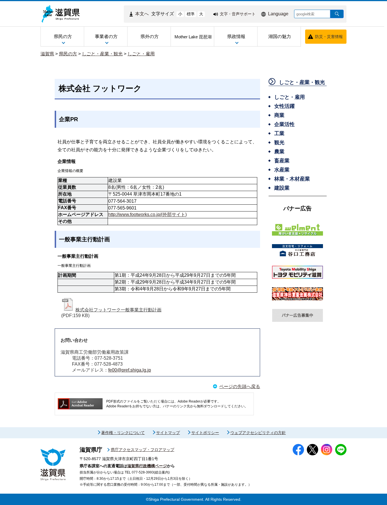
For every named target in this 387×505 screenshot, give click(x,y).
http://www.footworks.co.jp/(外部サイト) (147, 214)
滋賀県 (47, 53)
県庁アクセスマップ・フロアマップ (142, 449)
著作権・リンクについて (123, 432)
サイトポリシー (205, 432)
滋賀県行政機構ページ (147, 466)
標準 (191, 14)
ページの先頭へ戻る (239, 386)
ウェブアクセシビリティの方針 (258, 432)
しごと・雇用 (141, 53)
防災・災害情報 (329, 36)
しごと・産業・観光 (102, 53)
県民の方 (68, 53)
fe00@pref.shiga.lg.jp (129, 370)
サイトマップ (168, 432)
